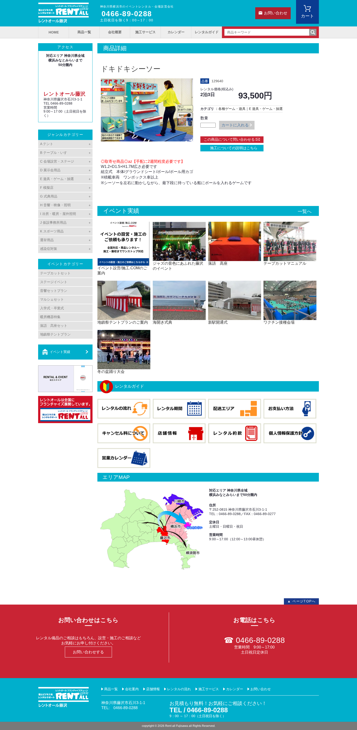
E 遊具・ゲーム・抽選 (266, 109)
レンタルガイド (207, 32)
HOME (54, 32)
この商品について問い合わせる (229, 139)
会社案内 (132, 689)
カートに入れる (235, 125)
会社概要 (115, 32)
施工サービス (145, 32)
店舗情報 (153, 689)
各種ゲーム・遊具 (232, 109)
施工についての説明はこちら (232, 148)
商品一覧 (84, 32)
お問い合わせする (88, 652)
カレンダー (176, 32)
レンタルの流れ (179, 689)
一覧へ (305, 211)
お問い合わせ (275, 13)
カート (307, 16)
